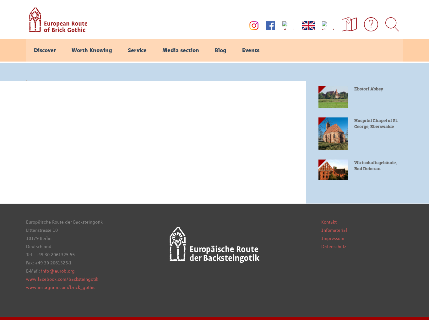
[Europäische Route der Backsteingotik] (56, 30)
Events (250, 50)
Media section (180, 50)
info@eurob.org (58, 271)
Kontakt (329, 222)
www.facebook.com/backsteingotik (62, 279)
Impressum (332, 238)
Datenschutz (333, 246)
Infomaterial (334, 230)
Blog (220, 50)
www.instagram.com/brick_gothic (60, 287)
